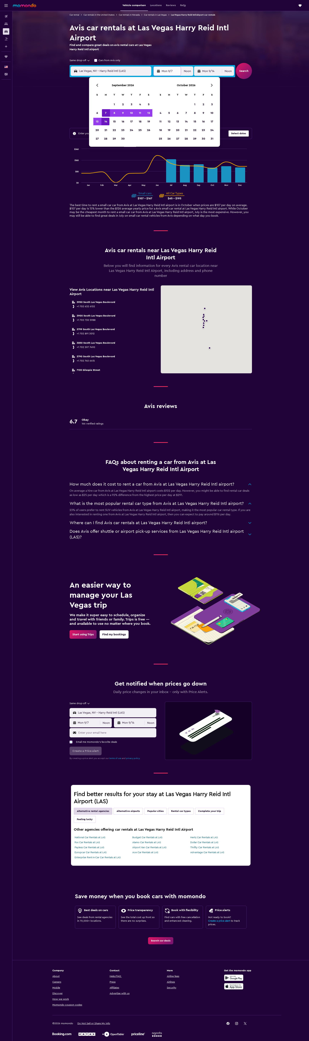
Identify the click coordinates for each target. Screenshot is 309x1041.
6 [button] (97, 113)
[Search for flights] (6, 16)
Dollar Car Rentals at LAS (204, 842)
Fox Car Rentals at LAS (87, 842)
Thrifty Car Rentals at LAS (204, 847)
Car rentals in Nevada (129, 15)
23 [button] (122, 130)
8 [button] (114, 113)
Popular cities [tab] (155, 811)
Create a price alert (219, 921)
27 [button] (97, 138)
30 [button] (123, 138)
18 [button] (140, 121)
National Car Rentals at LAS (90, 837)
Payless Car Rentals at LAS (89, 847)
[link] (83, 634)
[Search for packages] (6, 39)
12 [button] (148, 113)
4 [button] (140, 104)
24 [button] (131, 130)
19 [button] (148, 121)
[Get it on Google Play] (233, 978)
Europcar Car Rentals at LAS (91, 852)
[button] (6, 5)
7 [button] (105, 113)
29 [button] (114, 138)
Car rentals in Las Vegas (155, 15)
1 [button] (114, 104)
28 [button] (105, 138)
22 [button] (114, 130)
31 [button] (212, 138)
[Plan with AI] (6, 46)
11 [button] (140, 113)
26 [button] (148, 130)
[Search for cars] (6, 31)
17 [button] (131, 121)
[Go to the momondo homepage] (24, 5)
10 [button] (131, 113)
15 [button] (114, 121)
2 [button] (123, 104)
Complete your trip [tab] (209, 811)
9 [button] (123, 113)
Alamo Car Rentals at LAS (146, 842)
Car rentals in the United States (99, 15)
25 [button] (140, 130)
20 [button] (97, 130)
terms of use (115, 758)
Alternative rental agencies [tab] (93, 811)
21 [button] (105, 130)
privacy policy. (133, 758)
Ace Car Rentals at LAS (145, 852)
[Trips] (6, 56)
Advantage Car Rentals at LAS (207, 852)
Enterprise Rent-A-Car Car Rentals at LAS (98, 857)
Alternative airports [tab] (128, 811)
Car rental (74, 15)
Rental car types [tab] (181, 811)
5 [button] (148, 104)
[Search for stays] (6, 24)
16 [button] (123, 121)
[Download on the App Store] (233, 986)
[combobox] (80, 60)
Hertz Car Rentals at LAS (204, 837)
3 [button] (131, 104)
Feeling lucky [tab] (85, 819)
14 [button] (105, 121)
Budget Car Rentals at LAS (147, 837)
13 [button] (97, 121)
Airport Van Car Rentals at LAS (149, 847)
